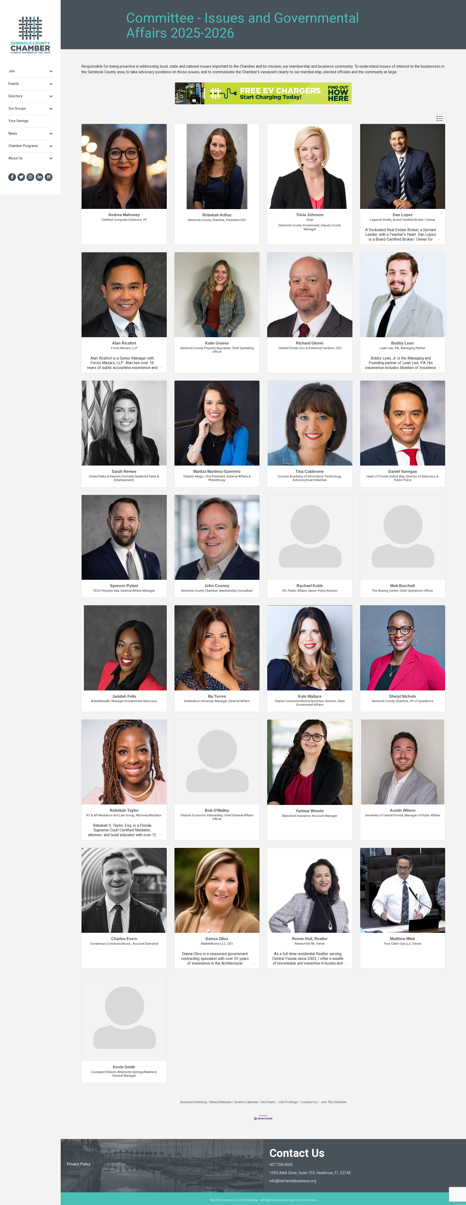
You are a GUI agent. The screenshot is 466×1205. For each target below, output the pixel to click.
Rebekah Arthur (217, 215)
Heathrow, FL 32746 (310, 1173)
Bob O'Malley (217, 810)
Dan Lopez (403, 215)
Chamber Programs (23, 145)
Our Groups (17, 108)
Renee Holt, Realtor (310, 939)
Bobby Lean (402, 343)
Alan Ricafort (124, 343)
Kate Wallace (310, 696)
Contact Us (309, 1102)
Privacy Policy (79, 1164)
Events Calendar (246, 1102)
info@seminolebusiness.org (292, 1181)
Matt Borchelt (402, 586)
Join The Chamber (333, 1102)
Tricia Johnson (310, 215)
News (12, 133)
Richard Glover (310, 343)
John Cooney (216, 586)
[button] (439, 118)
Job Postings (288, 1102)
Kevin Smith (124, 1067)
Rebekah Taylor (124, 810)
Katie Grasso (217, 343)
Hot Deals (268, 1102)
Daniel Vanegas (402, 471)
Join (11, 71)
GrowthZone (307, 1200)
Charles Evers (124, 939)
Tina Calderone (310, 471)
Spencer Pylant (124, 586)
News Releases (221, 1102)
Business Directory (193, 1102)
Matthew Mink (402, 939)
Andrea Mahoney (124, 215)
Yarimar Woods (310, 811)
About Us (15, 158)
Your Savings (18, 120)
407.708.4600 (281, 1165)
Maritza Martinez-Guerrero (217, 471)
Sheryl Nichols (402, 696)
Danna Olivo (217, 939)
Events (13, 83)
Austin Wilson (403, 810)
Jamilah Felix (124, 696)
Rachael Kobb (310, 586)
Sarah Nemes (124, 471)
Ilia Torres (217, 696)
